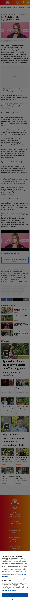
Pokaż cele (15, 600)
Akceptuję (14, 595)
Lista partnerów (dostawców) (9, 590)
